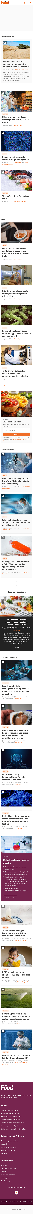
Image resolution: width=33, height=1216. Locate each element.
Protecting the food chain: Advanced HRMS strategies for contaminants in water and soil (16, 1016)
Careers (3, 1171)
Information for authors (8, 1150)
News (4, 245)
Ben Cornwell (18, 259)
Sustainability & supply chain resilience (14, 1129)
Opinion (5, 114)
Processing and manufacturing (11, 1116)
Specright (18, 698)
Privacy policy (5, 1178)
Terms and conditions (8, 1175)
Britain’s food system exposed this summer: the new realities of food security (16, 64)
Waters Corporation (21, 940)
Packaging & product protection (11, 1126)
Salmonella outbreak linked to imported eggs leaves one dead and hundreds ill (16, 333)
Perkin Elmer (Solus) (21, 828)
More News (4, 386)
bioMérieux (18, 742)
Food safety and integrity (9, 1110)
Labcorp (22, 629)
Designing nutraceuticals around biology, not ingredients (16, 158)
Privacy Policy (7, 440)
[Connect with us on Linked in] (16, 1192)
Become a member (10, 897)
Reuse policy (5, 1153)
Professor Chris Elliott (21, 69)
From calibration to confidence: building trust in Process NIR (16, 1056)
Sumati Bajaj (18, 125)
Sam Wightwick (19, 299)
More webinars (5, 1071)
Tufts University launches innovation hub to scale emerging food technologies (15, 373)
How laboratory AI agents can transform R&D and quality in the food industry (15, 481)
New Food (18, 784)
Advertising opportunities (9, 1141)
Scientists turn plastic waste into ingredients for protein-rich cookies (15, 293)
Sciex (19, 1023)
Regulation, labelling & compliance (12, 1123)
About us (4, 1165)
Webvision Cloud (21, 1209)
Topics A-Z (4, 1202)
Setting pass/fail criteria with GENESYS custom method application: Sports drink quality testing (15, 565)
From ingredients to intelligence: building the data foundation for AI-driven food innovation (16, 689)
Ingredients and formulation (10, 1113)
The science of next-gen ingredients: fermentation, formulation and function (14, 933)
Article (5, 154)
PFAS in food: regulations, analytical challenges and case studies (16, 975)
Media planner (6, 1144)
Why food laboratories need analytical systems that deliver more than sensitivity (16, 522)
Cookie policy (5, 1181)
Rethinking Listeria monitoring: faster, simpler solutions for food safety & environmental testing (16, 820)
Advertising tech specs (8, 1147)
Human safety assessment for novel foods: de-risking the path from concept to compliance (16, 622)
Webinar (5, 683)
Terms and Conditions (19, 439)
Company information (8, 1168)
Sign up (16, 434)
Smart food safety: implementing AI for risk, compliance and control (13, 777)
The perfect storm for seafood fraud (16, 197)
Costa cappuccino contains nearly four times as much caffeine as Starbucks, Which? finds (15, 252)
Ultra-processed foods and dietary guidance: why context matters (15, 119)
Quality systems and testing (10, 1119)
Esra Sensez (17, 162)
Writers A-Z (14, 1202)
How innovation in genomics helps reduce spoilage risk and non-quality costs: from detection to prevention (16, 734)
